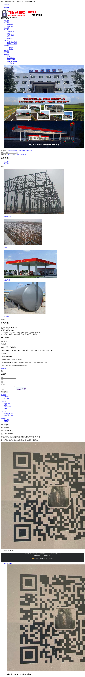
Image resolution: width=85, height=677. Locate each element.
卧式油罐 (29, 150)
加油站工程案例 (12, 42)
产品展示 (6, 30)
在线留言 (6, 4)
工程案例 (6, 40)
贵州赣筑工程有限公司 (28, 553)
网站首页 (6, 21)
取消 (6, 391)
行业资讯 (10, 49)
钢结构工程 (10, 35)
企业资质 (6, 28)
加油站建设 (10, 31)
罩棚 (8, 37)
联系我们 (6, 52)
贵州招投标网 (11, 59)
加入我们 (10, 26)
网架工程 (10, 38)
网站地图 (6, 8)
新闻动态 (6, 45)
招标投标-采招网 (12, 61)
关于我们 (6, 22)
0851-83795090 (8, 563)
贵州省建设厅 (11, 58)
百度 (8, 56)
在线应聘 (3, 369)
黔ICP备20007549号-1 (36, 555)
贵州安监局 (10, 63)
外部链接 (6, 54)
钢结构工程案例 (12, 44)
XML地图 (51, 555)
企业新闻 (10, 47)
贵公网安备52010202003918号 (46, 558)
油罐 (8, 33)
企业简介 (10, 24)
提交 (2, 391)
